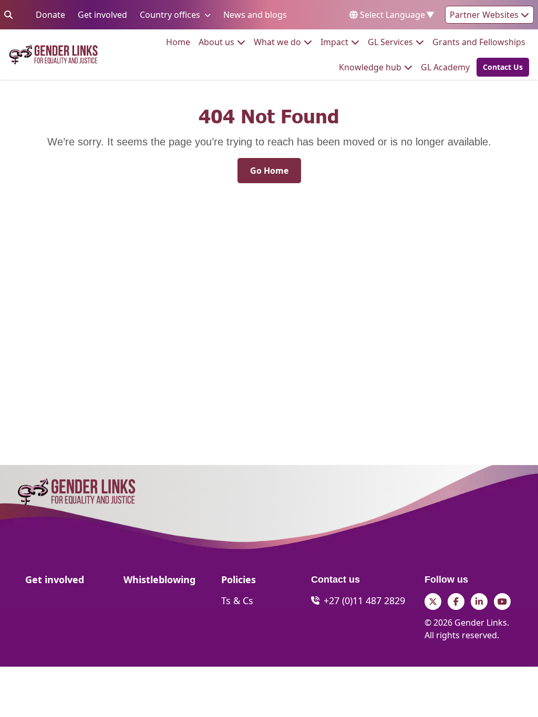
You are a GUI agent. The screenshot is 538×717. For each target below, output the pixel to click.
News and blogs (255, 14)
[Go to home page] (53, 55)
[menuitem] (178, 42)
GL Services (390, 42)
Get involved (102, 14)
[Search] (8, 14)
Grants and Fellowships (478, 42)
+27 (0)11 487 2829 (364, 600)
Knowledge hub (370, 67)
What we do (277, 42)
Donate (50, 14)
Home (178, 42)
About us (216, 42)
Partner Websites (485, 14)
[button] (500, 67)
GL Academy (445, 67)
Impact (334, 42)
